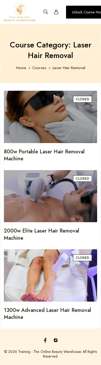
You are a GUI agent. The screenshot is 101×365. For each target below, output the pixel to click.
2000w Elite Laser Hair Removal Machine (41, 234)
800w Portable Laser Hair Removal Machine (44, 155)
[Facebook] (45, 340)
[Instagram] (56, 340)
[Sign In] (56, 12)
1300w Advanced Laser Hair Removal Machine (47, 314)
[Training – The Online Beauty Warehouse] (19, 12)
